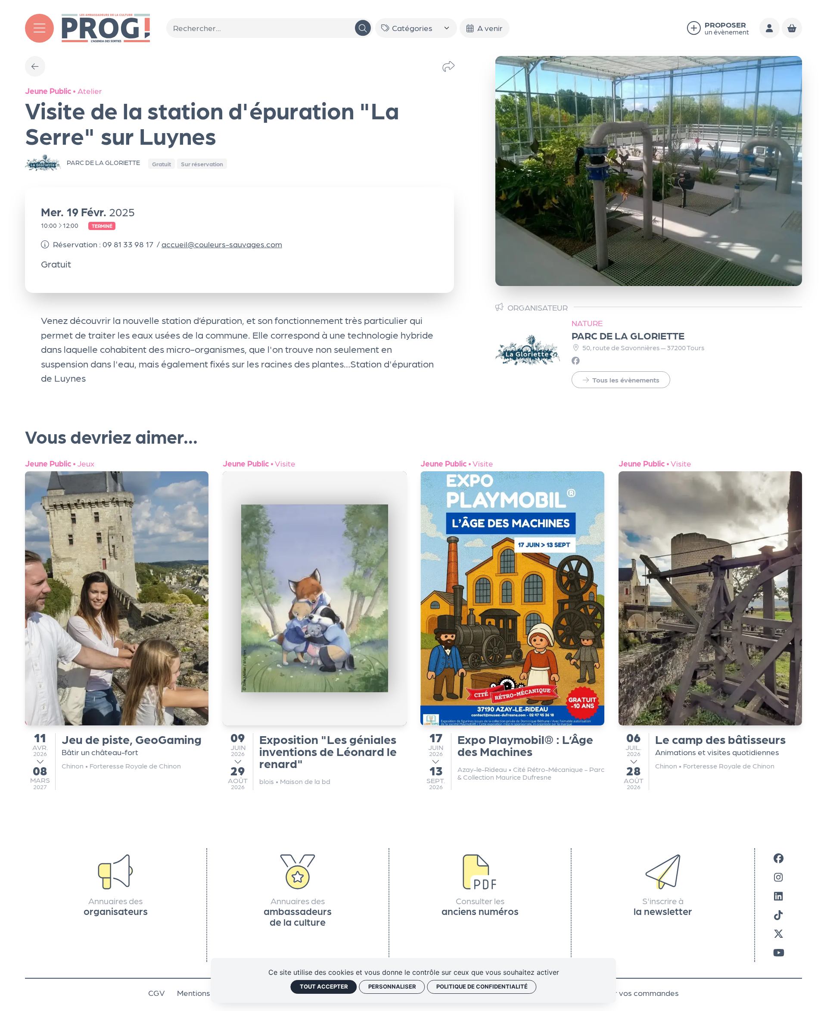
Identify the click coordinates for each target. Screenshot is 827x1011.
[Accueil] (106, 26)
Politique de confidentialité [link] (482, 986)
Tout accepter (324, 986)
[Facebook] (778, 858)
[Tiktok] (778, 914)
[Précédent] (35, 66)
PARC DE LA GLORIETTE (628, 335)
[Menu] (39, 28)
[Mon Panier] (792, 28)
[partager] (448, 66)
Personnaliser (392, 986)
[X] (778, 933)
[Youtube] (778, 952)
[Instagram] (778, 877)
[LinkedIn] (778, 896)
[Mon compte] (769, 28)
